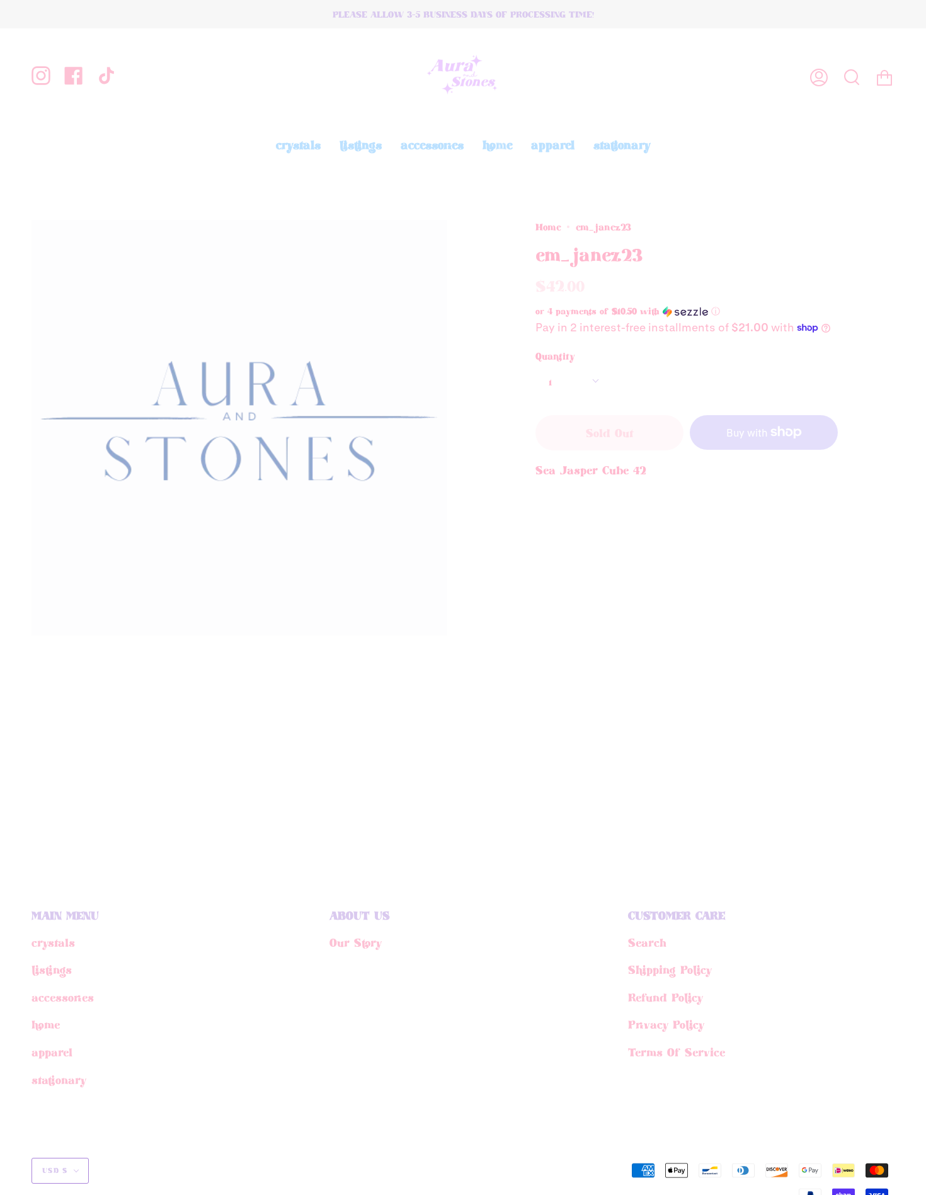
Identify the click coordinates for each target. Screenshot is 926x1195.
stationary (58, 1080)
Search (647, 942)
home (45, 1024)
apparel (51, 1052)
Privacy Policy (666, 1024)
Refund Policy (665, 997)
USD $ (55, 1170)
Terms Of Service (676, 1052)
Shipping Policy (670, 969)
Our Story (355, 942)
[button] (664, 311)
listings (51, 969)
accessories (62, 997)
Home (548, 227)
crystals (53, 942)
